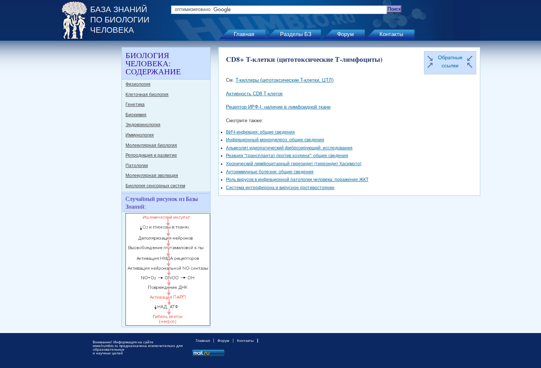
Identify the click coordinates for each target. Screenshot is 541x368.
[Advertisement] (90, 157)
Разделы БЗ (295, 34)
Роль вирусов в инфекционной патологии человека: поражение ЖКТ (297, 179)
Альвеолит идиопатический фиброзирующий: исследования (289, 148)
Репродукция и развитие (151, 155)
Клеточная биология (147, 94)
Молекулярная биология (151, 145)
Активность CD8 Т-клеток (254, 93)
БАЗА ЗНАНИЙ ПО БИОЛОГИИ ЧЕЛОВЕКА (119, 20)
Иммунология (139, 135)
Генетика (135, 104)
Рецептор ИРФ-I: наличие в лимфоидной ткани (278, 107)
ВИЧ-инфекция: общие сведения (260, 132)
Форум (345, 34)
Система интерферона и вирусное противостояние (280, 187)
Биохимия (135, 114)
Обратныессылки (450, 61)
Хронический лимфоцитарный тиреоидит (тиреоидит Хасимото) (293, 163)
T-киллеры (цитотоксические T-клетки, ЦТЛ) (284, 80)
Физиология (138, 84)
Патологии (136, 165)
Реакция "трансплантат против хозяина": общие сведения (287, 155)
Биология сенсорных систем (155, 185)
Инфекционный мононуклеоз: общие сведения (275, 139)
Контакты (391, 34)
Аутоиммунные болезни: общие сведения (270, 171)
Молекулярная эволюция (151, 175)
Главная (244, 34)
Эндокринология (142, 124)
